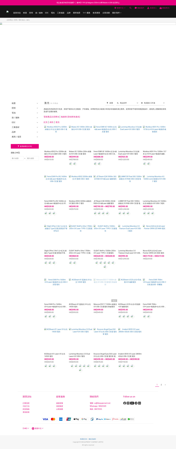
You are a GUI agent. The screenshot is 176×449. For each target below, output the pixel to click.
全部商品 (10, 20)
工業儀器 (61, 13)
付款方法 (26, 406)
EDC (47, 13)
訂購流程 (26, 403)
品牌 (69, 13)
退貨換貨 (59, 406)
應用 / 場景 (16, 137)
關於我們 (116, 13)
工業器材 (15, 127)
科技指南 (26, 409)
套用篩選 (26, 146)
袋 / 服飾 (39, 13)
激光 (28, 20)
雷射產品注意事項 (51, 117)
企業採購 (106, 13)
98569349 (102, 406)
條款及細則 (92, 439)
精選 (25, 13)
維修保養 (59, 403)
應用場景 (76, 13)
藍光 (58, 122)
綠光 (52, 122)
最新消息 (17, 13)
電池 (53, 13)
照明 (31, 13)
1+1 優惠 (86, 13)
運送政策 (26, 412)
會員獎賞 (96, 13)
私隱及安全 (83, 439)
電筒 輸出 (22, 20)
